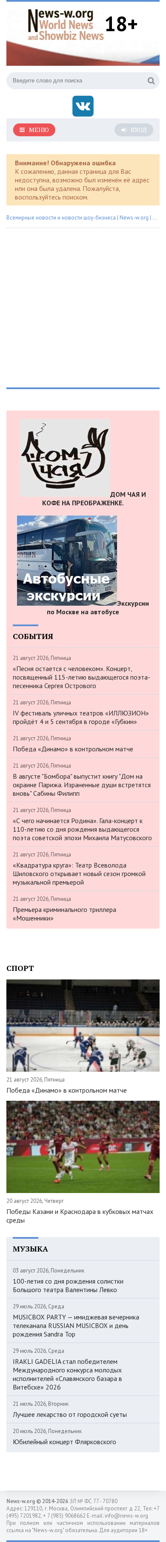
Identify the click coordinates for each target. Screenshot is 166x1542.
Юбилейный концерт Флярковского (64, 1441)
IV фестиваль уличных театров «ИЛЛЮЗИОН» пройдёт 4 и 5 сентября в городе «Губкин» (81, 717)
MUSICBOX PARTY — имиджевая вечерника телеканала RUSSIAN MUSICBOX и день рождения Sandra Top (76, 1325)
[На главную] (66, 23)
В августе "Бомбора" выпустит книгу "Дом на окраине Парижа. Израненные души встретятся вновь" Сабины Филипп (82, 784)
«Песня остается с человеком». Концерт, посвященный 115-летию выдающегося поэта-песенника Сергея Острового (81, 677)
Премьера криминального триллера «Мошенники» (64, 913)
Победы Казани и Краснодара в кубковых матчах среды (79, 1215)
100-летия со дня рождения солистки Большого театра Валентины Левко (68, 1285)
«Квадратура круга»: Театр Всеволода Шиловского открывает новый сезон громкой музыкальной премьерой (79, 873)
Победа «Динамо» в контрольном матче (73, 749)
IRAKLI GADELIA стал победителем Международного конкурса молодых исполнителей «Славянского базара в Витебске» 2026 (67, 1374)
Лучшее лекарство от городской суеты (70, 1414)
